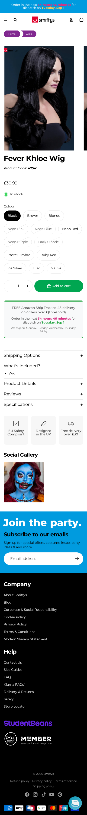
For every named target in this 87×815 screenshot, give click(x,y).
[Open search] (15, 20)
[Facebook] (27, 794)
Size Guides (13, 670)
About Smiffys (15, 595)
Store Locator (15, 706)
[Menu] (5, 19)
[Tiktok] (43, 794)
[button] (75, 803)
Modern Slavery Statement (25, 639)
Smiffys (49, 773)
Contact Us (13, 662)
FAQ (7, 677)
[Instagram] (35, 794)
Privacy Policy (15, 624)
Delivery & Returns (19, 692)
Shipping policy (43, 786)
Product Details (20, 383)
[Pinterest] (60, 794)
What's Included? (22, 365)
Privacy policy (42, 781)
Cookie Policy (15, 617)
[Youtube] (52, 794)
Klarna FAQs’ (14, 684)
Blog (8, 602)
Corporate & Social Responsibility (30, 610)
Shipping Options (22, 355)
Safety (9, 699)
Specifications (18, 404)
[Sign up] (77, 558)
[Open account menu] (71, 20)
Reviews (12, 394)
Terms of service (65, 781)
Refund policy (19, 781)
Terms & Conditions (19, 632)
